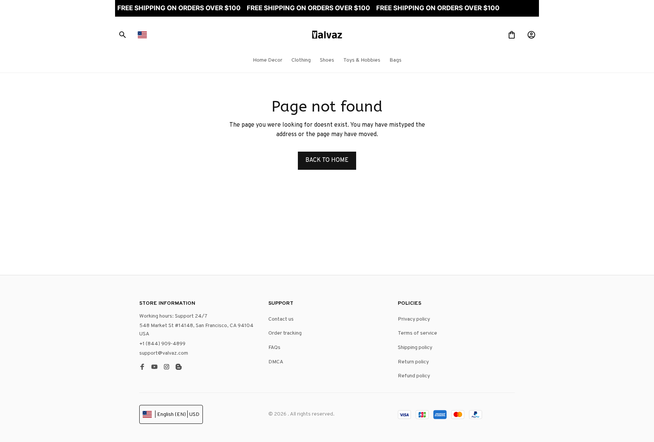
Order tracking (285, 333)
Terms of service (417, 333)
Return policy (413, 362)
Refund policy (414, 376)
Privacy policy (414, 319)
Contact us (281, 319)
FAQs (274, 347)
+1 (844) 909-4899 (162, 344)
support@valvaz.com (163, 353)
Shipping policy (415, 347)
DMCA (275, 362)
